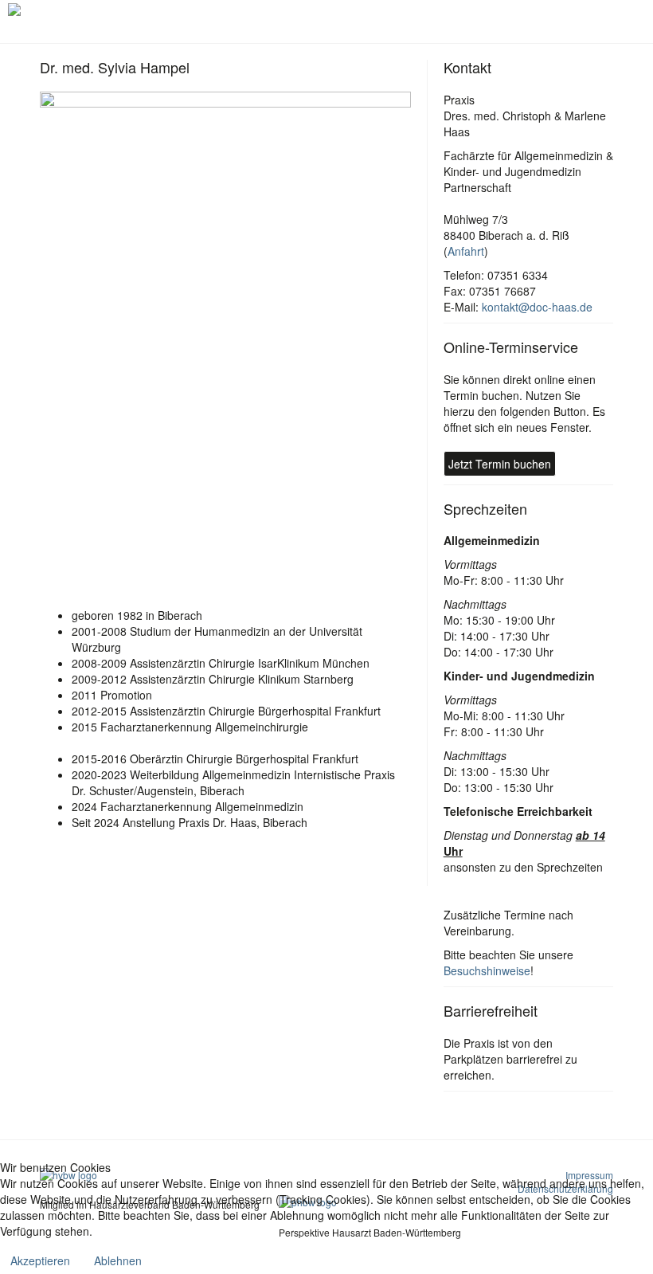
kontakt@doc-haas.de (537, 307)
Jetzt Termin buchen (499, 464)
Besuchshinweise (487, 970)
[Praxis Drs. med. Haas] (71, 9)
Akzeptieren (40, 1260)
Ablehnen (118, 1260)
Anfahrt (466, 251)
